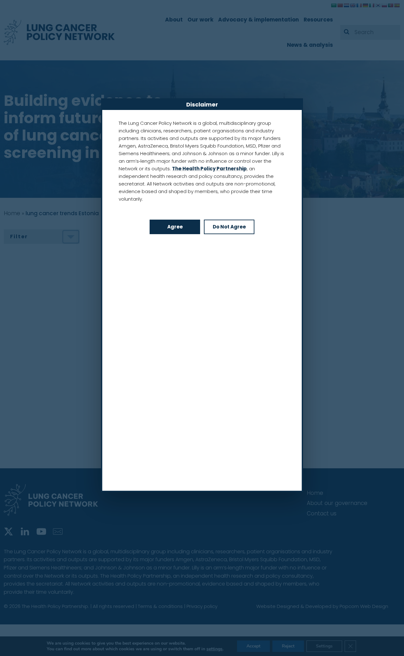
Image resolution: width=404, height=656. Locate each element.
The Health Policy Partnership (209, 168)
